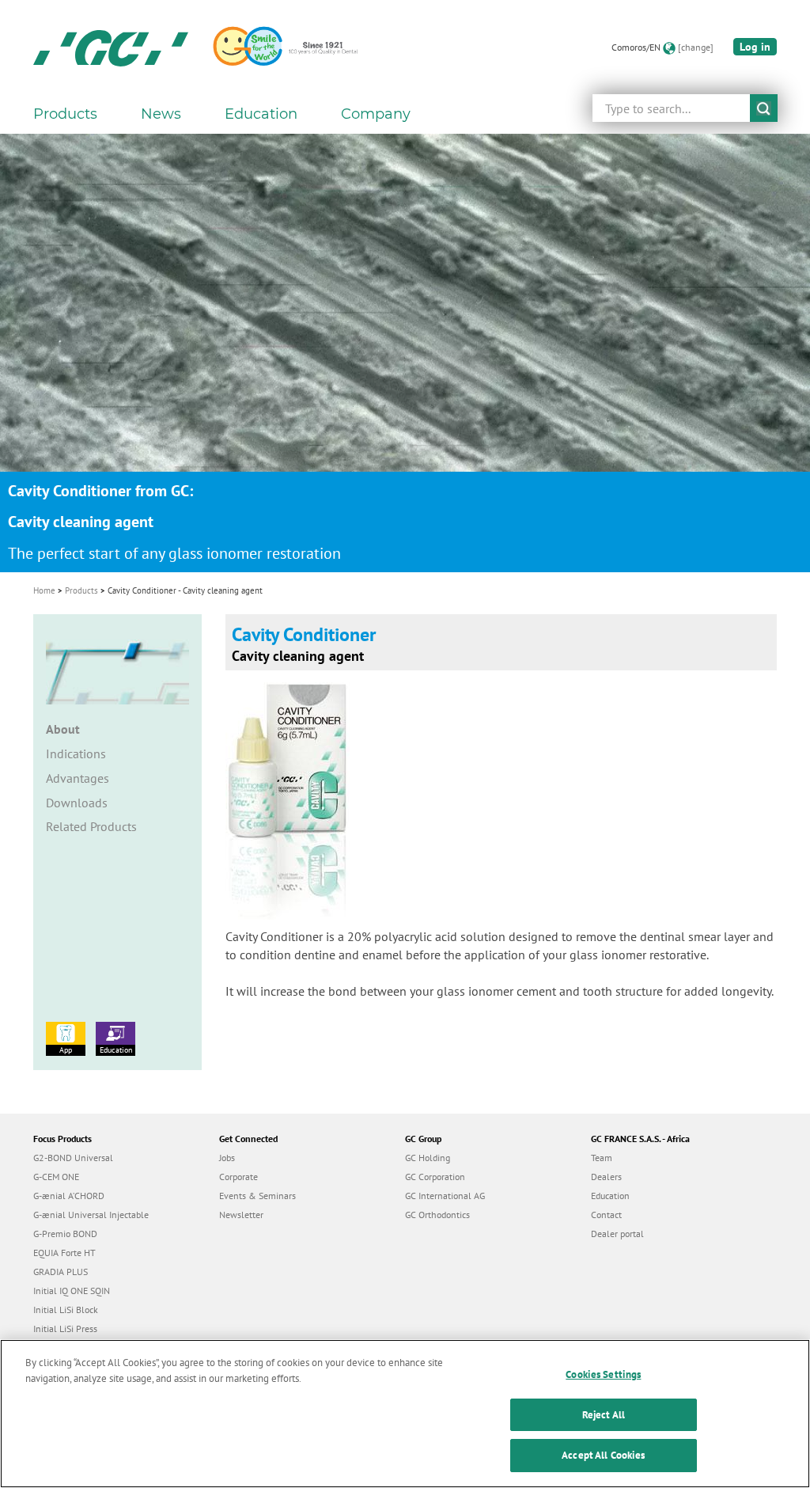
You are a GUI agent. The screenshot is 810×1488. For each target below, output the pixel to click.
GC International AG (445, 1195)
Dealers (606, 1176)
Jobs (227, 1157)
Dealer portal (617, 1233)
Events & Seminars (257, 1195)
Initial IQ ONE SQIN (71, 1290)
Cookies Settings (603, 1374)
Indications (76, 753)
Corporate (238, 1176)
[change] (695, 47)
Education (116, 1050)
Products (81, 590)
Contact (606, 1214)
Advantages (77, 778)
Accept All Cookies (603, 1455)
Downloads (77, 802)
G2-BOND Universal (73, 1157)
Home (44, 590)
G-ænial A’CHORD (68, 1195)
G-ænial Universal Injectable (91, 1214)
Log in (755, 47)
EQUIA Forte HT (64, 1252)
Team (601, 1157)
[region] (405, 1413)
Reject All (603, 1415)
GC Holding (427, 1157)
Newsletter (241, 1214)
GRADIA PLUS (60, 1271)
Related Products (91, 826)
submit (764, 108)
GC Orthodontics (437, 1214)
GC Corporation (435, 1176)
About (63, 729)
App (65, 1050)
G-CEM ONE (56, 1176)
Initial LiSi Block (65, 1309)
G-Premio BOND (65, 1233)
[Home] (111, 47)
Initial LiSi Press (65, 1328)
